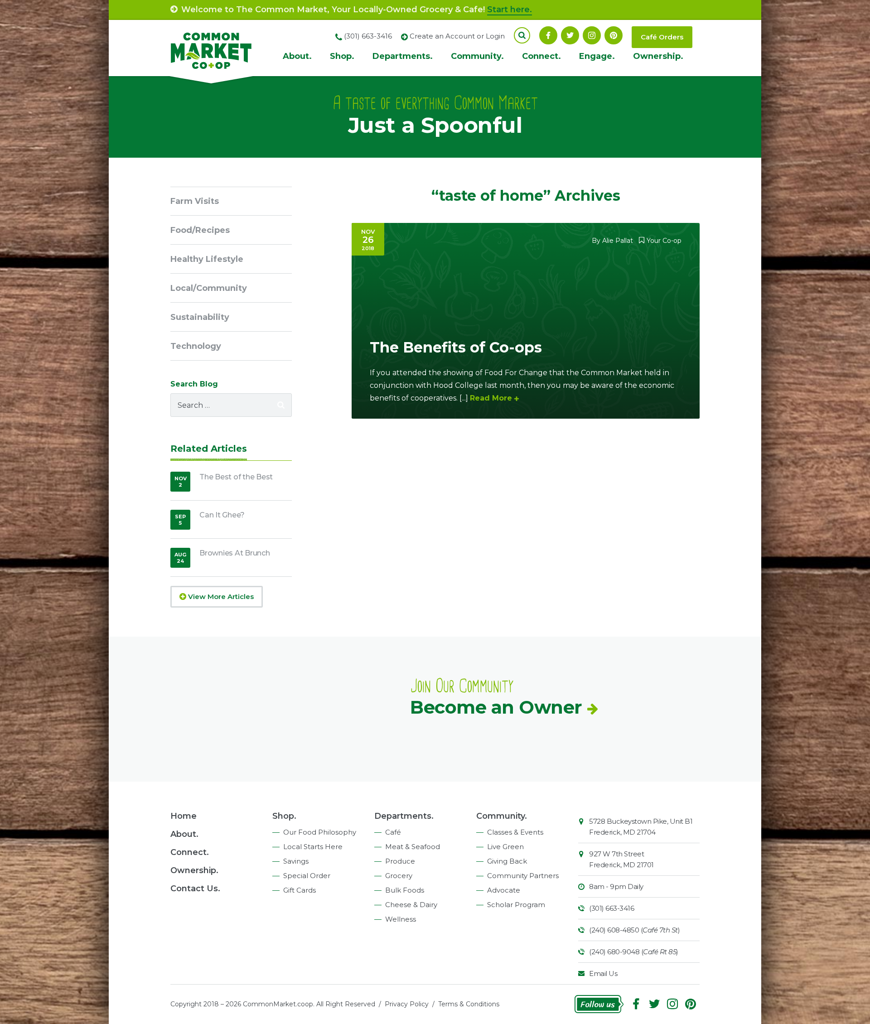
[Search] (281, 405)
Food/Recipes (200, 230)
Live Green (505, 846)
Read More (491, 398)
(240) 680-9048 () (633, 951)
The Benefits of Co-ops (456, 347)
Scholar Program (516, 904)
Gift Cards (299, 890)
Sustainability (199, 317)
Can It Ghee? (222, 515)
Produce (400, 861)
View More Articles (220, 596)
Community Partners (523, 875)
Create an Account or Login (457, 36)
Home (183, 816)
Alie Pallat (617, 241)
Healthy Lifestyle (206, 259)
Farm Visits (194, 201)
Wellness (400, 919)
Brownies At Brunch (234, 553)
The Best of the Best (236, 477)
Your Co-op (664, 241)
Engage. (597, 56)
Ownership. (658, 56)
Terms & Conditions (468, 1004)
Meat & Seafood (412, 846)
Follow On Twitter (570, 35)
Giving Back (507, 861)
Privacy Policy (407, 1004)
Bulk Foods (404, 890)
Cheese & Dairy (411, 904)
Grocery (398, 875)
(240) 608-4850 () (634, 930)
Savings (296, 861)
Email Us (603, 973)
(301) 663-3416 (611, 908)
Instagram (592, 35)
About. (297, 56)
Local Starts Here (313, 846)
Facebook (548, 35)
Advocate (503, 890)
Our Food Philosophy (319, 832)
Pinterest (613, 35)
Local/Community (208, 288)
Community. (477, 56)
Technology (195, 346)
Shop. (342, 56)
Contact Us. (195, 889)
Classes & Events (515, 832)
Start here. (509, 9)
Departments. (402, 56)
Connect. (541, 56)
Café (393, 832)
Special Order (306, 875)
